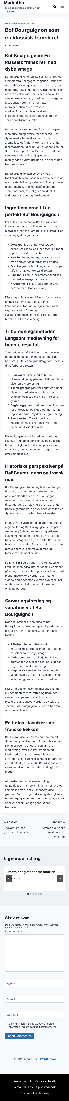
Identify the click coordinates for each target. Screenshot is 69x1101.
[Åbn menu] (62, 6)
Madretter (13, 45)
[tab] (28, 894)
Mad (7, 24)
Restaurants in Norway (34, 1093)
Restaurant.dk (22, 1081)
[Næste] (60, 878)
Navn (11, 983)
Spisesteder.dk (46, 1087)
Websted (12, 1014)
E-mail (12, 999)
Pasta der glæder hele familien (31, 872)
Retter (31, 24)
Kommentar (13, 931)
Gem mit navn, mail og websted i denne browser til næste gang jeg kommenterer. (32, 1025)
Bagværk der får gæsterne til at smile (17, 827)
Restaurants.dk (23, 1087)
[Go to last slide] (9, 878)
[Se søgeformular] (55, 6)
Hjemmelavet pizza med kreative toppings (53, 829)
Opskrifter (18, 24)
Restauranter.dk (45, 1081)
